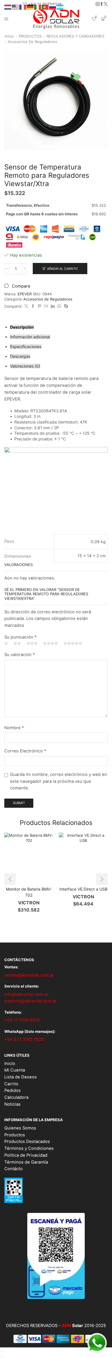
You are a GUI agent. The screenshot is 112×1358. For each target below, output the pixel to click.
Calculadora (16, 1097)
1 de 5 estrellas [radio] (6, 644)
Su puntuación (20, 637)
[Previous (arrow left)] (0, 1356)
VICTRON (29, 903)
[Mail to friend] (46, 306)
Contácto (13, 1168)
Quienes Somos (20, 1128)
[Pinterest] (39, 306)
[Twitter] (106, 4)
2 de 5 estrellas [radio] (17, 644)
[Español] (60, 7)
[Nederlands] (8, 7)
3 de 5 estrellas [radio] (32, 644)
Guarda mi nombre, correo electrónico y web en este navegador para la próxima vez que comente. (58, 781)
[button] (10, 879)
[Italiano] (38, 7)
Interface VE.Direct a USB (83, 889)
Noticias (12, 1104)
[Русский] (53, 7)
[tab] (22, 327)
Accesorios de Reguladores (32, 41)
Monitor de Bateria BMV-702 (29, 892)
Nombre (14, 727)
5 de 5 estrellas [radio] (72, 644)
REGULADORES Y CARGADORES (75, 36)
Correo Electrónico (25, 751)
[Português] (45, 7)
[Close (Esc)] (0, 1351)
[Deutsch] (30, 7)
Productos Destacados (27, 1141)
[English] (15, 7)
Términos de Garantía (26, 1162)
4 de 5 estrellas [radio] (50, 644)
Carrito (11, 1083)
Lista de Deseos (20, 1077)
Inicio (9, 36)
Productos (14, 1134)
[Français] (23, 7)
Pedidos (12, 1090)
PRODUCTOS (30, 36)
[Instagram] (98, 4)
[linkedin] (52, 306)
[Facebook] (102, 4)
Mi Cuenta (14, 1070)
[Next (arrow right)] (2, 1356)
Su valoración (19, 654)
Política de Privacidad (25, 1155)
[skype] (65, 306)
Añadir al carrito (62, 269)
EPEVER (25, 294)
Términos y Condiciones (29, 1148)
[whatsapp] (59, 306)
